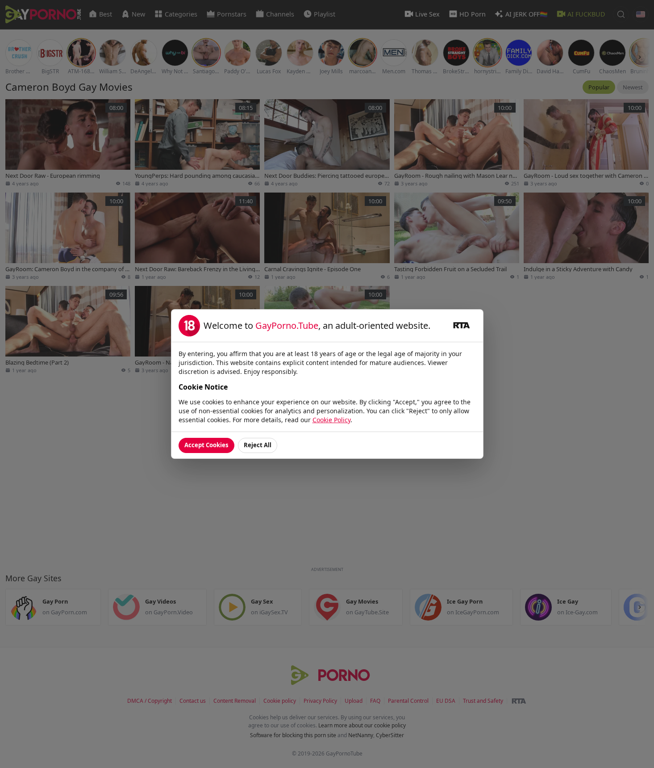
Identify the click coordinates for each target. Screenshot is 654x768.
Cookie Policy (331, 419)
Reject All (257, 445)
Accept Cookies (206, 445)
